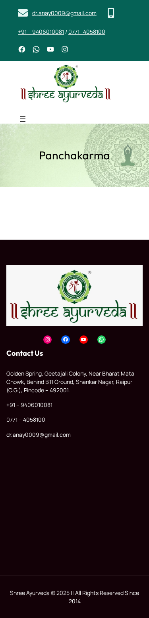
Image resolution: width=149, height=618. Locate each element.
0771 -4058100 (86, 31)
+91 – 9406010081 (41, 31)
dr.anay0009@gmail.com (64, 13)
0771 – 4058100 (25, 419)
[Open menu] (22, 119)
